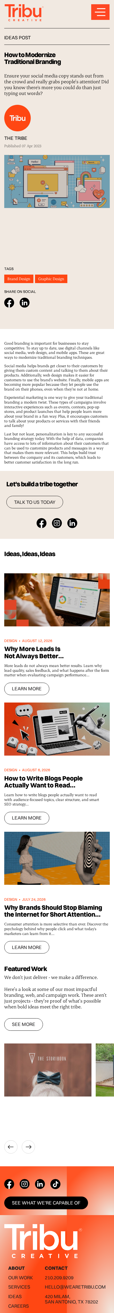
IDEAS (15, 1296)
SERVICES (19, 1287)
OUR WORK (20, 1278)
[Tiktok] (55, 1184)
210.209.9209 (59, 1278)
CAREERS (18, 1306)
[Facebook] (9, 1184)
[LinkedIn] (40, 1184)
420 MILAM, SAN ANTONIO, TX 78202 (71, 1299)
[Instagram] (25, 1184)
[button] (10, 1147)
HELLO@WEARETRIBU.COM (75, 1287)
